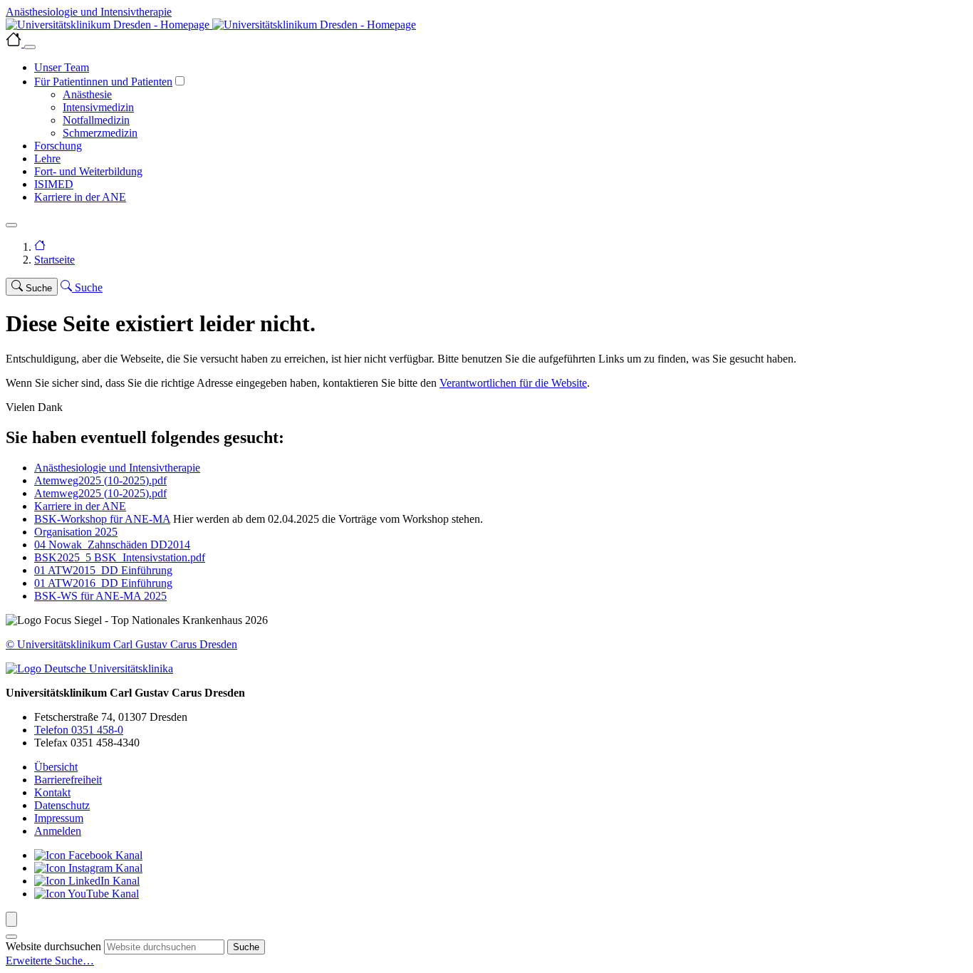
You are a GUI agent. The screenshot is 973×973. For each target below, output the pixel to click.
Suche (246, 947)
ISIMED (53, 184)
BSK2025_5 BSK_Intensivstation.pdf (119, 557)
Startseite (54, 260)
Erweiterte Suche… (50, 960)
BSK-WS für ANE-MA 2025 (100, 596)
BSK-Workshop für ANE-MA (102, 519)
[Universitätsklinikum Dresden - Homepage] (486, 25)
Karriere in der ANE (80, 197)
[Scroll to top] (11, 919)
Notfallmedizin (96, 120)
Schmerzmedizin (100, 133)
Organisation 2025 (76, 532)
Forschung (58, 146)
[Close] (30, 47)
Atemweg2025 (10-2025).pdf (100, 480)
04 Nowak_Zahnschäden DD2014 (112, 544)
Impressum (58, 818)
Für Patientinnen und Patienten (103, 82)
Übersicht (56, 767)
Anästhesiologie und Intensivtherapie (117, 468)
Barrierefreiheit (68, 780)
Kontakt (52, 792)
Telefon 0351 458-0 (78, 730)
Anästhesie (87, 94)
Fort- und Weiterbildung (88, 171)
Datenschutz (62, 805)
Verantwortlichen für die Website (513, 383)
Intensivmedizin (98, 107)
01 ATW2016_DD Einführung (103, 583)
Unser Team (61, 67)
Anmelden (57, 831)
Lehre (47, 158)
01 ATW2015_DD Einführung (103, 570)
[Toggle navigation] (11, 225)
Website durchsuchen (53, 946)
